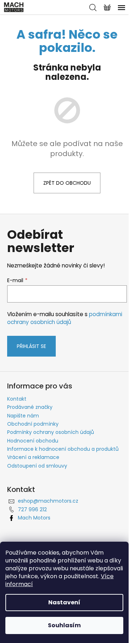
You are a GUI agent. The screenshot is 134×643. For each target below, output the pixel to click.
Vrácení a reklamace (33, 457)
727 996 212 (32, 509)
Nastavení (64, 602)
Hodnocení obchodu (32, 440)
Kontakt (16, 398)
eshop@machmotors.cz (48, 500)
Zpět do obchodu (67, 183)
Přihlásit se (31, 346)
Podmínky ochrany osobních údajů (50, 432)
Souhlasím (64, 625)
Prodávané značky (30, 407)
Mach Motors (34, 517)
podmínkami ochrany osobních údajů (64, 318)
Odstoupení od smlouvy (37, 465)
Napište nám (23, 415)
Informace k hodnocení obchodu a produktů (63, 449)
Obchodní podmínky (33, 423)
